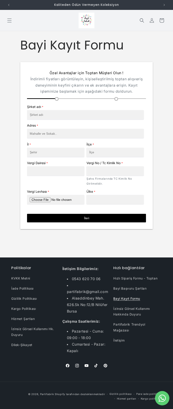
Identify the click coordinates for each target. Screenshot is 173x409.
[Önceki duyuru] (9, 5)
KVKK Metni (20, 278)
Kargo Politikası (23, 309)
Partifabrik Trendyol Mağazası (129, 327)
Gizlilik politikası (120, 394)
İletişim (119, 340)
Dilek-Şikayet (21, 345)
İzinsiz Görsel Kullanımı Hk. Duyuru (32, 331)
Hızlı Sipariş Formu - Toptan (135, 278)
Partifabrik (47, 394)
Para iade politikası (149, 394)
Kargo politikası (151, 398)
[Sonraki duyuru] (164, 5)
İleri (86, 218)
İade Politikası (22, 288)
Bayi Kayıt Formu (126, 298)
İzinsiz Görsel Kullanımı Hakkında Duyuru (131, 311)
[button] (9, 20)
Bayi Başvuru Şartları (130, 288)
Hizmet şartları (127, 398)
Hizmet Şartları (23, 319)
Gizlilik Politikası (24, 298)
